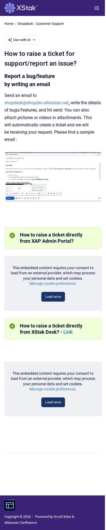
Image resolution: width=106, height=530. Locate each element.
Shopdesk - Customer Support (41, 24)
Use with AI (22, 40)
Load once (53, 297)
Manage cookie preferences (52, 283)
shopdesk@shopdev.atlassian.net (36, 102)
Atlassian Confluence (20, 523)
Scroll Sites (62, 517)
